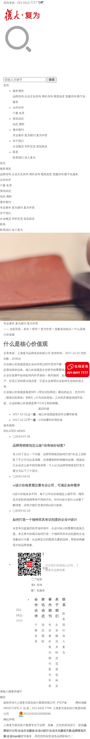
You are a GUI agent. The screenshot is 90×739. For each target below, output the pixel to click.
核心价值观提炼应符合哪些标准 (58, 414)
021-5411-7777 (27, 2)
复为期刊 (30, 135)
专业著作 (18, 135)
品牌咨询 (18, 96)
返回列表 (43, 408)
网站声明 (9, 719)
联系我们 (18, 157)
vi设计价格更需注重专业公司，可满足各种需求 (46, 485)
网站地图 (81, 702)
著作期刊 (18, 129)
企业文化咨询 (32, 96)
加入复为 (30, 157)
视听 (21, 124)
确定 (3, 697)
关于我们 (18, 141)
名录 (21, 113)
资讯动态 (18, 118)
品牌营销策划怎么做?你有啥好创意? (39, 445)
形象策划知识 (63, 329)
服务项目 (18, 90)
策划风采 (41, 146)
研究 (35, 329)
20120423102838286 (37, 713)
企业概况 (18, 146)
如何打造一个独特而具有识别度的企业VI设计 (45, 519)
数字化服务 (71, 174)
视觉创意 (59, 96)
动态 (15, 124)
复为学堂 (41, 135)
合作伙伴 (18, 107)
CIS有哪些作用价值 (51, 420)
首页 (6, 85)
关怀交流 (30, 146)
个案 (15, 113)
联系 (15, 152)
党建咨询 (70, 96)
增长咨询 (47, 96)
